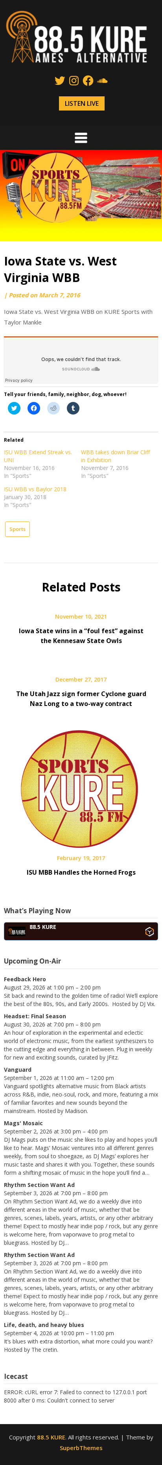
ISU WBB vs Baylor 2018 (35, 489)
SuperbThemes (81, 1448)
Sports (17, 529)
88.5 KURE (51, 1437)
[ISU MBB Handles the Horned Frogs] (81, 786)
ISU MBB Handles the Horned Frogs (81, 872)
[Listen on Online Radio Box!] (149, 931)
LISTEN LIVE (82, 103)
